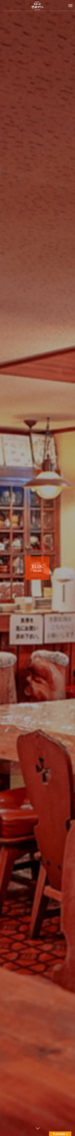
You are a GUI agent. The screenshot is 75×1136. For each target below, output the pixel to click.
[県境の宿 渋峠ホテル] (37, 5)
